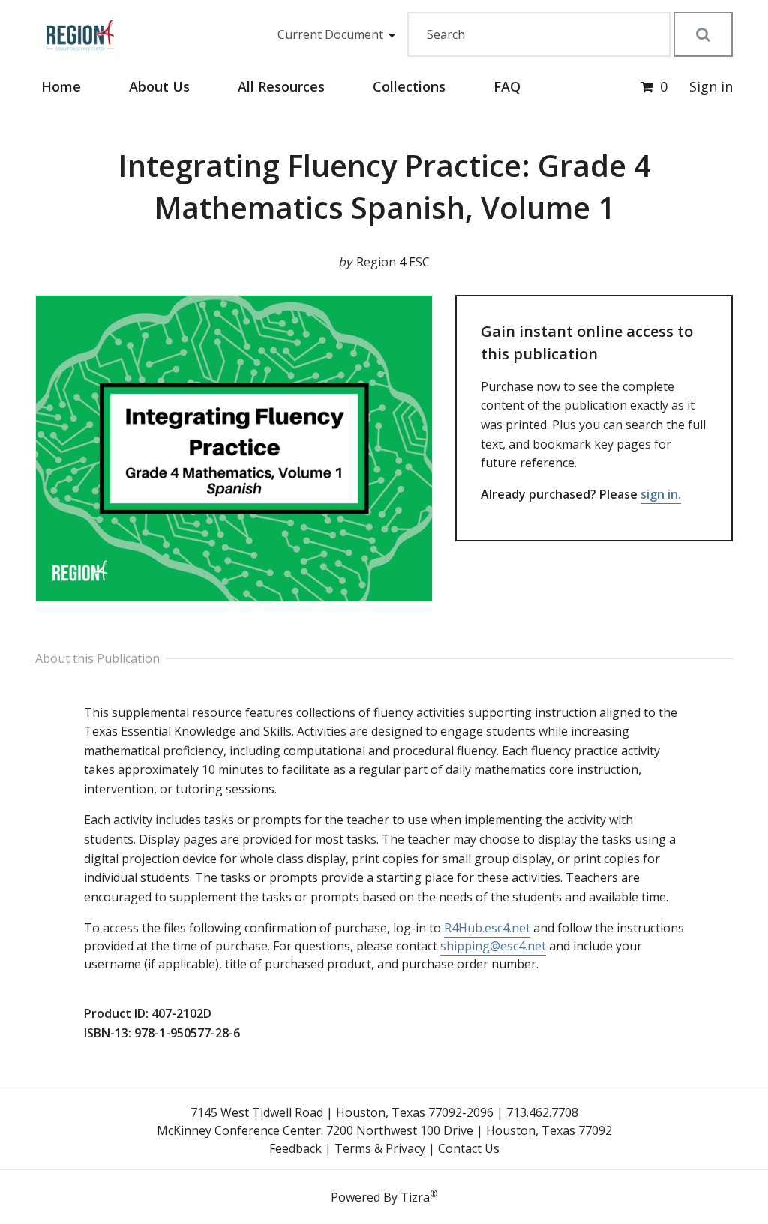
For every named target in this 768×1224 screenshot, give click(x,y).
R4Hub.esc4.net (487, 928)
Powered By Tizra (384, 1196)
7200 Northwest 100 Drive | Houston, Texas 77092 (469, 1130)
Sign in (711, 86)
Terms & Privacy (379, 1148)
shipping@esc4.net (493, 946)
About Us (159, 86)
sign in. (660, 494)
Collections (409, 86)
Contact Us (469, 1148)
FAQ (507, 86)
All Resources (281, 86)
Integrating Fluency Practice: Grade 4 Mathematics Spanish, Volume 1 (384, 186)
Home (61, 86)
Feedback (295, 1148)
